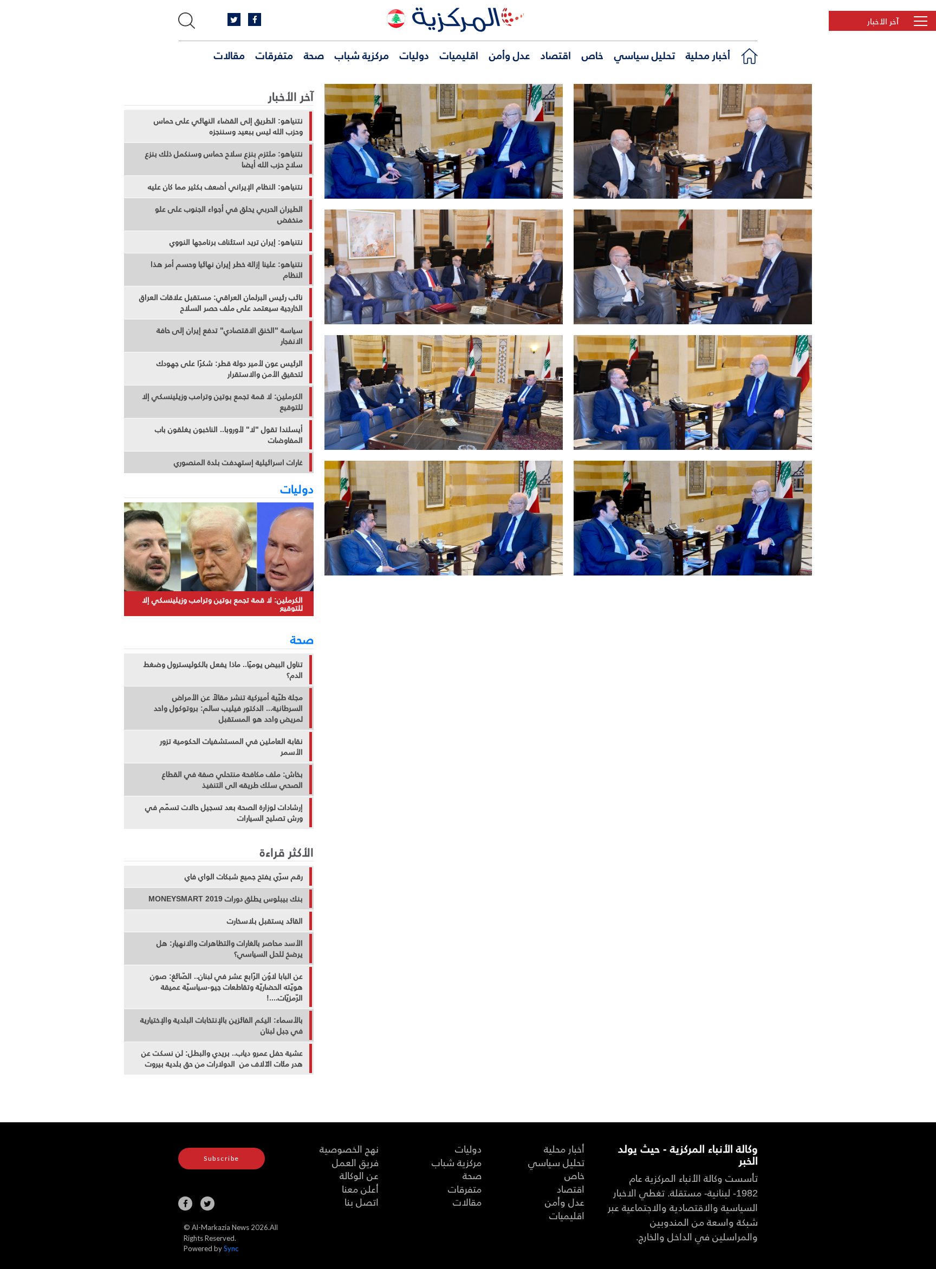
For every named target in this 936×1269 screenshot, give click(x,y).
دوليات (414, 54)
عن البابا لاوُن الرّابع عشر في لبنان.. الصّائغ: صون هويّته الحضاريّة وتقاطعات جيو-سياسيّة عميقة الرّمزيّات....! (226, 987)
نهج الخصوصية (349, 1148)
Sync (231, 1248)
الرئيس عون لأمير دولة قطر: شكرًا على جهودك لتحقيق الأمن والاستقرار (230, 369)
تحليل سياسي (644, 54)
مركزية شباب (362, 54)
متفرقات (274, 54)
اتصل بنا (361, 1201)
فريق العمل (355, 1162)
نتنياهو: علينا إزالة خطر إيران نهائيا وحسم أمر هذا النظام (227, 269)
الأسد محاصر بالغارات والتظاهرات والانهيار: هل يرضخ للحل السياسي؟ (230, 948)
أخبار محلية (708, 54)
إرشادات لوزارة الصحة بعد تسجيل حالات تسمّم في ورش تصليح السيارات (224, 812)
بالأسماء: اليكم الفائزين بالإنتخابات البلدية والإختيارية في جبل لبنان (221, 1025)
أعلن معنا (360, 1188)
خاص (592, 54)
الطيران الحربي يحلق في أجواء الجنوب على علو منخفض (229, 214)
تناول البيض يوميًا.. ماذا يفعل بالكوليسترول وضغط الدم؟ (223, 670)
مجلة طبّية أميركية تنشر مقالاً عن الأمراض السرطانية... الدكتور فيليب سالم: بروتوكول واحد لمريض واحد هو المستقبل (228, 708)
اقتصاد (556, 54)
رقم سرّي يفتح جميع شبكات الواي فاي (244, 876)
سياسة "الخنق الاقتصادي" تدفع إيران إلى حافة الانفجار (230, 335)
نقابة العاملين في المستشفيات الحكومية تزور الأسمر (231, 746)
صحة (314, 54)
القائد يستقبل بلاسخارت (265, 920)
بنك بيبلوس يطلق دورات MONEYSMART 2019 (225, 898)
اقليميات (459, 54)
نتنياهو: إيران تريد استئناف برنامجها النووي (236, 242)
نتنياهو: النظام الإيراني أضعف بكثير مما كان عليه (225, 186)
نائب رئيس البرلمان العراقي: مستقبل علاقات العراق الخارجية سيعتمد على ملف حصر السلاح (221, 302)
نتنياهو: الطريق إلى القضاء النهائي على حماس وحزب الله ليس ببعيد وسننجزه (228, 126)
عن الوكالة (359, 1175)
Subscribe (221, 1158)
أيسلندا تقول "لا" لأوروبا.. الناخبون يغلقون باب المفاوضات (229, 435)
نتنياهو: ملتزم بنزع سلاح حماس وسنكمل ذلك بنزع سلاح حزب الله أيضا (224, 159)
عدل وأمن (509, 54)
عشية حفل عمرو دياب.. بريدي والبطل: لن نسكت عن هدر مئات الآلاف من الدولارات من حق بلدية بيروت (222, 1058)
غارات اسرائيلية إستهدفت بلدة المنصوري (238, 462)
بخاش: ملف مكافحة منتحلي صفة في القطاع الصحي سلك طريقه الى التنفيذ (232, 779)
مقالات (229, 54)
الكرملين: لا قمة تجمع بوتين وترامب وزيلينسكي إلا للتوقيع (222, 402)
